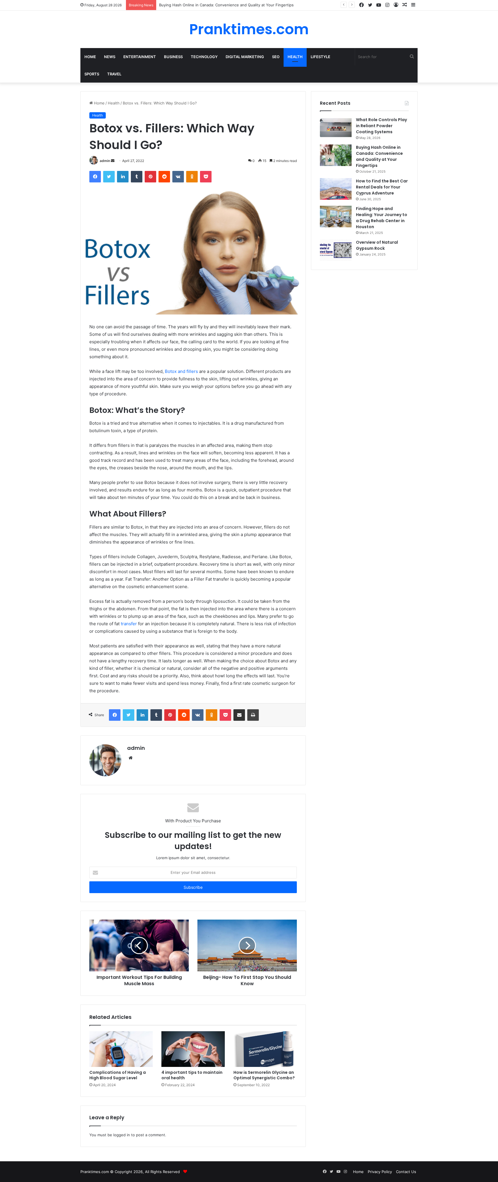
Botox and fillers (181, 371)
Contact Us (406, 1171)
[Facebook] (95, 176)
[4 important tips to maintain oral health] (193, 1049)
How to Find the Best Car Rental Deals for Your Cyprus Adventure (382, 187)
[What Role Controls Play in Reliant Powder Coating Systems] (336, 127)
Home (90, 56)
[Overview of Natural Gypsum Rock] (336, 250)
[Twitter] (109, 176)
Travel (114, 74)
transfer (129, 623)
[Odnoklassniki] (192, 176)
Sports (91, 74)
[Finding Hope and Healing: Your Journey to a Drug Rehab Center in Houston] (336, 216)
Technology (204, 56)
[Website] (130, 757)
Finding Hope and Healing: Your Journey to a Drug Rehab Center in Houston (381, 218)
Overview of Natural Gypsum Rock (377, 245)
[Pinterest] (150, 176)
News (109, 56)
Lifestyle (320, 56)
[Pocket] (206, 176)
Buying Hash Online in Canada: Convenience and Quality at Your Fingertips (379, 156)
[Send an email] (112, 161)
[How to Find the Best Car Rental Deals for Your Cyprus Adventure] (336, 189)
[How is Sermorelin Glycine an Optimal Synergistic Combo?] (265, 1049)
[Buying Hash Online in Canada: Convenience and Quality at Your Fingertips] (336, 155)
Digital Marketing (245, 56)
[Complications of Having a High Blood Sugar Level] (121, 1049)
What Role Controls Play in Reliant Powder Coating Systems (381, 126)
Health (295, 56)
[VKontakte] (178, 176)
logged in (121, 1135)
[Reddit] (164, 176)
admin (105, 161)
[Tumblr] (136, 176)
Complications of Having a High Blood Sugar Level (117, 1075)
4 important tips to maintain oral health (191, 1075)
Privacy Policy (380, 1171)
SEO (276, 56)
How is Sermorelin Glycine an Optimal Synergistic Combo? (264, 1075)
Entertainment (139, 56)
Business (173, 56)
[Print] (253, 715)
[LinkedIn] (123, 176)
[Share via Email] (239, 715)
